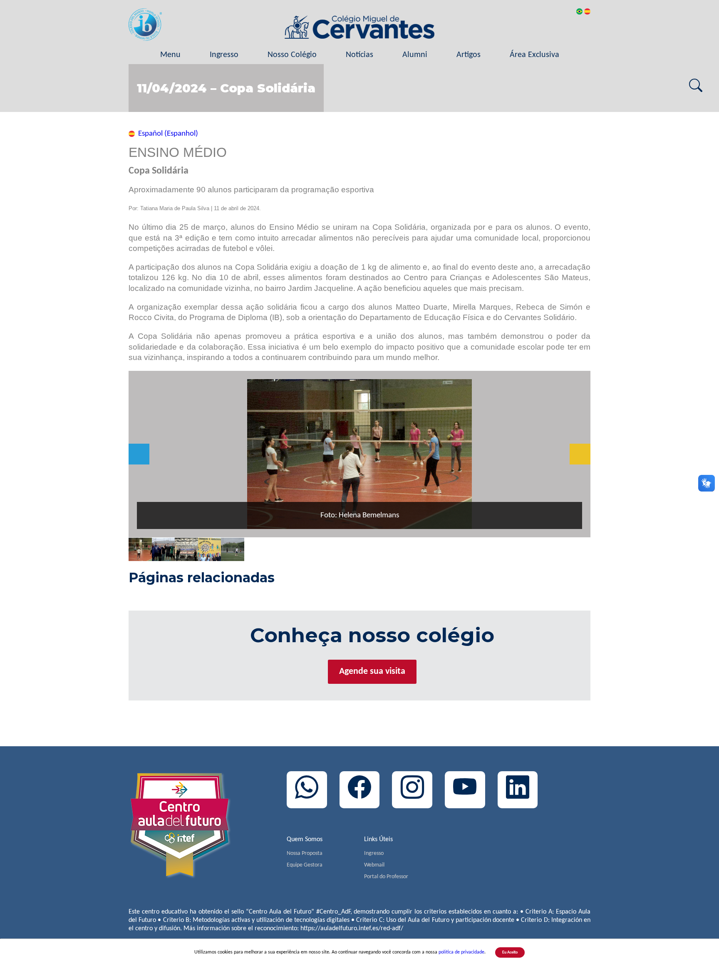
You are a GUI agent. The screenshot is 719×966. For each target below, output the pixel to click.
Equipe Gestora (304, 865)
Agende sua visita (372, 671)
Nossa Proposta (304, 853)
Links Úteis (378, 839)
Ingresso (224, 55)
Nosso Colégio (292, 55)
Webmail (374, 865)
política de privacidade (461, 952)
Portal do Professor (386, 877)
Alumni (414, 55)
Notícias (359, 55)
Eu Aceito (510, 952)
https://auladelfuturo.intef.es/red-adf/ (351, 928)
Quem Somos (304, 839)
